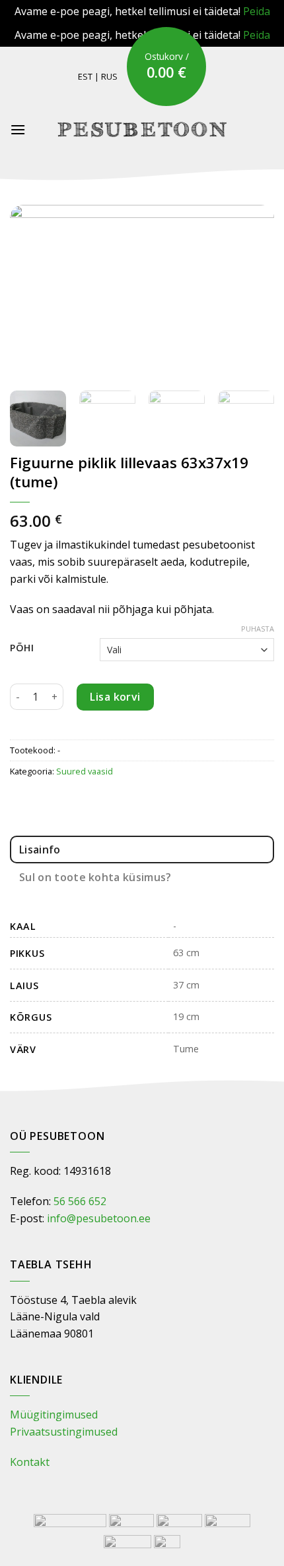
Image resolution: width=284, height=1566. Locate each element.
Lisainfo (40, 849)
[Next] (252, 292)
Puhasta (257, 629)
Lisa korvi (115, 696)
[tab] (142, 849)
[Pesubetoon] (142, 129)
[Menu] (18, 129)
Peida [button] (256, 11)
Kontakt (30, 1462)
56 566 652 (79, 1201)
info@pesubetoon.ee (99, 1218)
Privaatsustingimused (64, 1431)
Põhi (22, 648)
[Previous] (32, 292)
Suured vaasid (84, 771)
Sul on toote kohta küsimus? (95, 877)
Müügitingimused (54, 1414)
